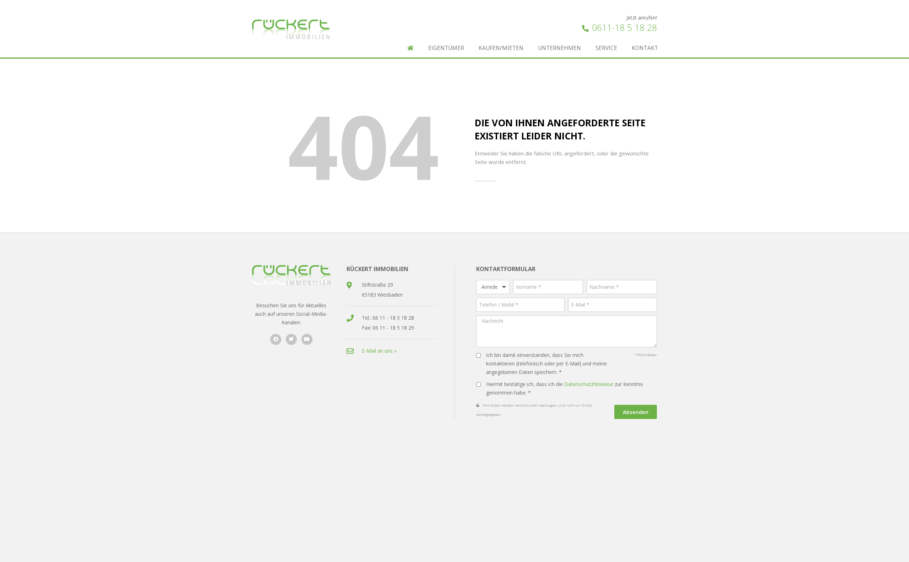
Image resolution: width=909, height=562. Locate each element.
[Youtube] (306, 339)
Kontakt (645, 48)
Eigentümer (446, 48)
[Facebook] (275, 339)
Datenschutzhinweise (588, 384)
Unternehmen (559, 48)
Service (606, 48)
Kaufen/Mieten (501, 48)
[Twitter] (291, 339)
